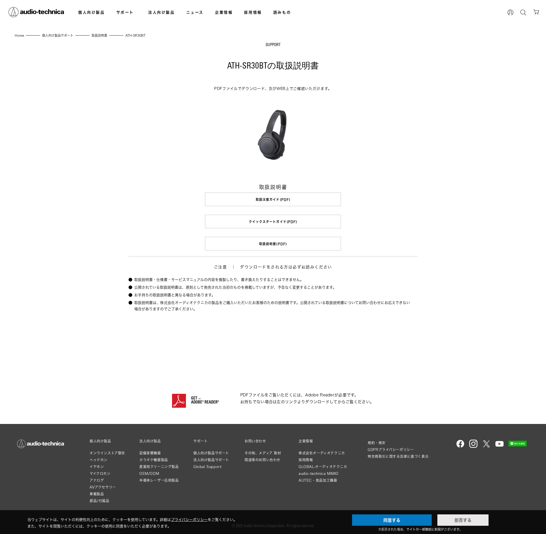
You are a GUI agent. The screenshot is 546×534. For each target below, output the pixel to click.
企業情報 (224, 12)
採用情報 (253, 12)
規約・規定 (377, 443)
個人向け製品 (91, 12)
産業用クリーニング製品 (159, 467)
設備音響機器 (150, 453)
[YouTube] (499, 446)
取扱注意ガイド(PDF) (273, 199)
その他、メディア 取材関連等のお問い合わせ (263, 456)
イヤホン (97, 467)
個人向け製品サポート (211, 453)
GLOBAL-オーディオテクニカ (323, 467)
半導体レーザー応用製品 (159, 480)
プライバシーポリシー (189, 519)
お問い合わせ (255, 441)
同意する (391, 520)
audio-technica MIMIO (319, 473)
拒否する (462, 520)
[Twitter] (486, 446)
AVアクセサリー (103, 487)
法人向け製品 (161, 12)
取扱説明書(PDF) (273, 244)
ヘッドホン (98, 460)
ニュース (195, 12)
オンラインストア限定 (107, 453)
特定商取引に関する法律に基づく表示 (398, 456)
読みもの (282, 12)
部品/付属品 (99, 501)
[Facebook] (460, 446)
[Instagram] (473, 446)
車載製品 (97, 494)
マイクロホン (100, 473)
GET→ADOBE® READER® (205, 401)
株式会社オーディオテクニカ (322, 453)
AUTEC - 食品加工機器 (318, 480)
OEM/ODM (149, 473)
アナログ (97, 480)
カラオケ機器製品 (153, 460)
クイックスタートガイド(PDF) (273, 222)
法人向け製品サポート (211, 460)
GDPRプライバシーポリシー (391, 450)
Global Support (207, 467)
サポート (125, 12)
